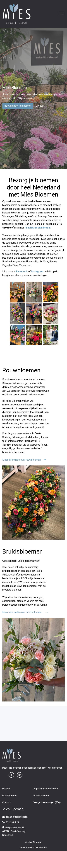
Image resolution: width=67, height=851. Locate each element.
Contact (40, 105)
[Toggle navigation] (61, 14)
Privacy (6, 788)
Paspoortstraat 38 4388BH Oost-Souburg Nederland (13, 831)
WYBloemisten (39, 847)
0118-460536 (12, 822)
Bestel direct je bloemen (17, 105)
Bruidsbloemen (41, 795)
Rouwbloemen (9, 795)
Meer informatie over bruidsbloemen (22, 612)
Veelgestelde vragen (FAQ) (47, 802)
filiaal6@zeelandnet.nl (17, 816)
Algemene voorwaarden (46, 788)
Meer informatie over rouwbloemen (21, 459)
